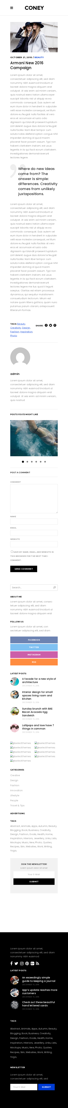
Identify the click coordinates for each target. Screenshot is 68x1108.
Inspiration (26, 331)
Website (15, 539)
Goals (32, 834)
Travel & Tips (17, 805)
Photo (13, 335)
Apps (34, 826)
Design (26, 327)
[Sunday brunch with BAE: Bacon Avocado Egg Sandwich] (14, 711)
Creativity (15, 327)
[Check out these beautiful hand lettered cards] (14, 1005)
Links (48, 838)
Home (49, 834)
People (14, 800)
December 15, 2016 (30, 686)
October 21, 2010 (21, 57)
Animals (25, 826)
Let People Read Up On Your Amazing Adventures (33, 438)
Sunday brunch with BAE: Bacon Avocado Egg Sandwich (37, 712)
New (31, 842)
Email (13, 528)
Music (25, 842)
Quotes (47, 842)
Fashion (14, 331)
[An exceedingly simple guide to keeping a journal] (14, 980)
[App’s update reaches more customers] (14, 992)
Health (41, 834)
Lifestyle (14, 795)
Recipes (14, 846)
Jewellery (39, 838)
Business (33, 830)
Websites (31, 846)
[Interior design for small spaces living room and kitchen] (14, 694)
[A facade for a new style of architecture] (14, 681)
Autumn (42, 826)
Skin (22, 846)
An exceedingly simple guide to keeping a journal (38, 979)
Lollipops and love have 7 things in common (38, 727)
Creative (15, 775)
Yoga (13, 850)
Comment (15, 482)
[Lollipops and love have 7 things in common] (14, 728)
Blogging (15, 830)
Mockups (15, 842)
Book (25, 830)
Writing (48, 846)
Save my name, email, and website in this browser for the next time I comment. (32, 556)
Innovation (16, 790)
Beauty (39, 57)
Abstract (15, 826)
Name (13, 516)
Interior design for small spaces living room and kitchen (37, 695)
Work (40, 846)
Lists (54, 838)
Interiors (28, 838)
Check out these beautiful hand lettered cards (38, 1004)
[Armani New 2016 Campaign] (34, 357)
